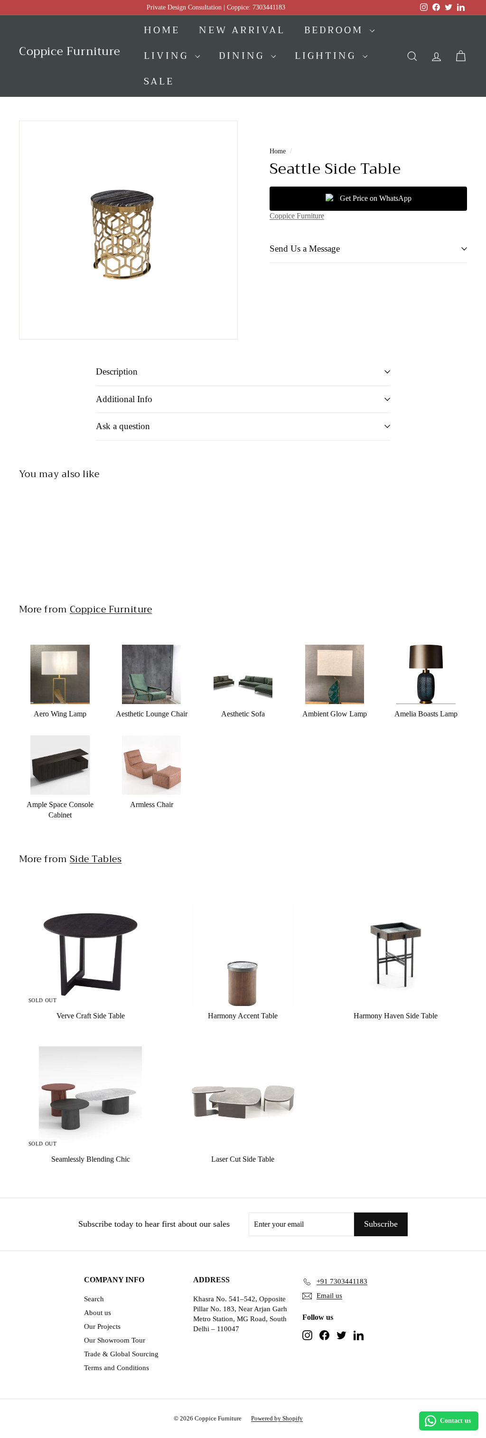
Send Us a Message (305, 249)
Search (94, 1299)
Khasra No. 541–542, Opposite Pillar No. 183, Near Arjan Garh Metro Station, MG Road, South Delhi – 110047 (240, 1314)
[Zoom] (128, 230)
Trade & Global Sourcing (121, 1354)
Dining (244, 55)
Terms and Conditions (116, 1368)
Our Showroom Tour (114, 1340)
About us (97, 1312)
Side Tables (96, 859)
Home (162, 30)
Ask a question (123, 426)
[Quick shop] (97, 640)
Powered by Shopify (277, 1418)
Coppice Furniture (297, 216)
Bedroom (335, 30)
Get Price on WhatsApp (375, 198)
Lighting (327, 55)
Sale (159, 81)
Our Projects (102, 1326)
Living (168, 55)
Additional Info (124, 399)
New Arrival (242, 30)
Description (117, 371)
